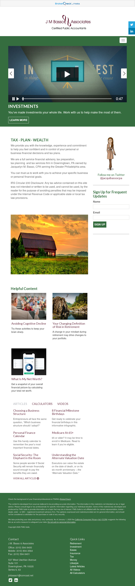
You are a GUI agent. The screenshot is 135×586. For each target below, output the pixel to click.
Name (96, 201)
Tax (72, 556)
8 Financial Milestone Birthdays (65, 412)
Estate (73, 550)
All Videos (75, 569)
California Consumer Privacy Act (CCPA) (91, 519)
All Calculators (77, 573)
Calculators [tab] (42, 404)
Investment (75, 546)
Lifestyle (74, 563)
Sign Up (99, 224)
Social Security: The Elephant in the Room (27, 456)
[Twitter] (131, 24)
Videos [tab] (62, 404)
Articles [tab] (20, 404)
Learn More (18, 120)
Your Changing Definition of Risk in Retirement (69, 325)
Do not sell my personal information (62, 522)
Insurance (75, 553)
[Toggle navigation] (123, 40)
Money (73, 559)
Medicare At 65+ (63, 432)
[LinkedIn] (131, 31)
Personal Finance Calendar (24, 434)
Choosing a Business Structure (26, 412)
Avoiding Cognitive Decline (28, 323)
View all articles (25, 478)
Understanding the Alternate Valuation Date (68, 456)
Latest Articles (77, 566)
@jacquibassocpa (111, 178)
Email (96, 212)
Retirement (75, 543)
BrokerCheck (65, 499)
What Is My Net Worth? (26, 379)
